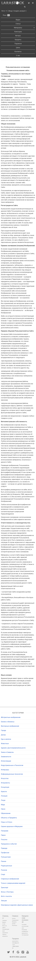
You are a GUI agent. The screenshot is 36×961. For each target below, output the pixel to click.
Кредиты (18, 40)
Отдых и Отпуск (6, 822)
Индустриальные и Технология (12, 765)
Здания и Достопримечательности (13, 748)
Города (3, 730)
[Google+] (18, 952)
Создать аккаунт (19, 11)
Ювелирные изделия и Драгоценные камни (17, 905)
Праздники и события (9, 844)
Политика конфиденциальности (25, 931)
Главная (4, 920)
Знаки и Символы (7, 752)
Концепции (5, 787)
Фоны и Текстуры (7, 892)
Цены (18, 47)
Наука (3, 809)
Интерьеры (5, 770)
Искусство (5, 778)
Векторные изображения (10, 726)
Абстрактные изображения (10, 717)
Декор (3, 735)
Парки (3, 835)
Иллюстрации (6, 761)
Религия (4, 870)
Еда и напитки (6, 739)
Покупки (4, 839)
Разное (3, 861)
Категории (18, 32)
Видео (18, 20)
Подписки (18, 44)
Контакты (18, 51)
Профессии (5, 853)
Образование (5, 813)
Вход (10, 11)
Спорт (3, 874)
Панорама (4, 831)
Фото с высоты (6, 896)
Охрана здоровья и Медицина (11, 826)
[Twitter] (8, 952)
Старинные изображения (10, 879)
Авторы (18, 36)
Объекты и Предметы (9, 818)
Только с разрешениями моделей (13, 883)
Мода (3, 805)
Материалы (18, 28)
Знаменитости (6, 757)
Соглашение (25, 935)
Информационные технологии (12, 774)
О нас (18, 55)
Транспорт (4, 887)
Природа (4, 848)
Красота (4, 791)
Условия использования (25, 926)
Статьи (18, 24)
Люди (3, 800)
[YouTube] (28, 952)
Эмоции (4, 901)
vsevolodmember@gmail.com (15, 943)
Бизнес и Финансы (7, 722)
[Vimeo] (23, 952)
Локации (4, 796)
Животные (5, 743)
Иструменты (5, 783)
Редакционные (6, 866)
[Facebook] (13, 952)
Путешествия (6, 857)
